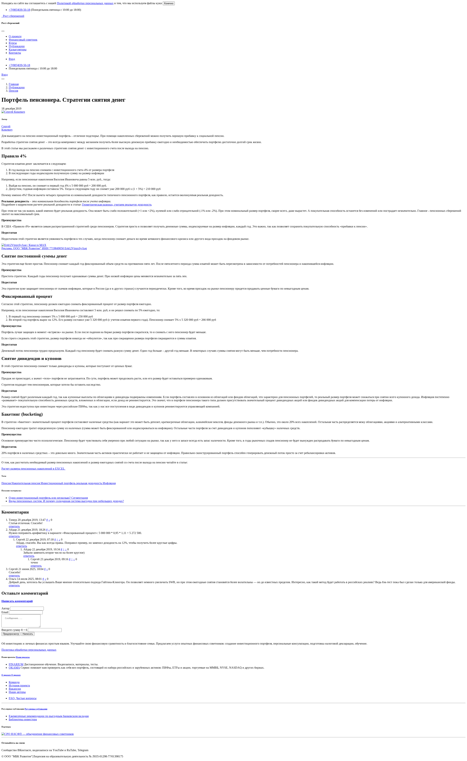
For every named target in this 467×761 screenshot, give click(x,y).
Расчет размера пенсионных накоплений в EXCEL (33, 468)
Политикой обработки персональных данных (85, 3)
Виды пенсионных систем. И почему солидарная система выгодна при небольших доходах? (66, 501)
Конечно (168, 3)
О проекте (15, 36)
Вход (12, 59)
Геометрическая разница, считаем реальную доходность (117, 204)
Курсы (13, 42)
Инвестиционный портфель (58, 483)
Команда (14, 682)
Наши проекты (23, 657)
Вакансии (15, 688)
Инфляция (109, 483)
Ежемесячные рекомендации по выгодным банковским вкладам (49, 716)
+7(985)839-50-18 (19, 9)
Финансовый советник (23, 39)
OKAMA (14, 667)
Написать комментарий (17, 601)
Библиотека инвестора (23, 719)
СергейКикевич (6, 128)
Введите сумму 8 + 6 (14, 629)
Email (4, 612)
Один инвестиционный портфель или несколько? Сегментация (48, 497)
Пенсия (13, 90)
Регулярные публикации (36, 709)
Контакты (15, 52)
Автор (5, 608)
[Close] (2, 31)
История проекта (19, 685)
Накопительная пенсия (26, 483)
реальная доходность (89, 483)
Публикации (17, 46)
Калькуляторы (17, 49)
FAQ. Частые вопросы (22, 698)
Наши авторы (17, 692)
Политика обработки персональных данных (28, 649)
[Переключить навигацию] (2, 78)
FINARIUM (16, 664)
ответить (14, 526)
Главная (14, 84)
